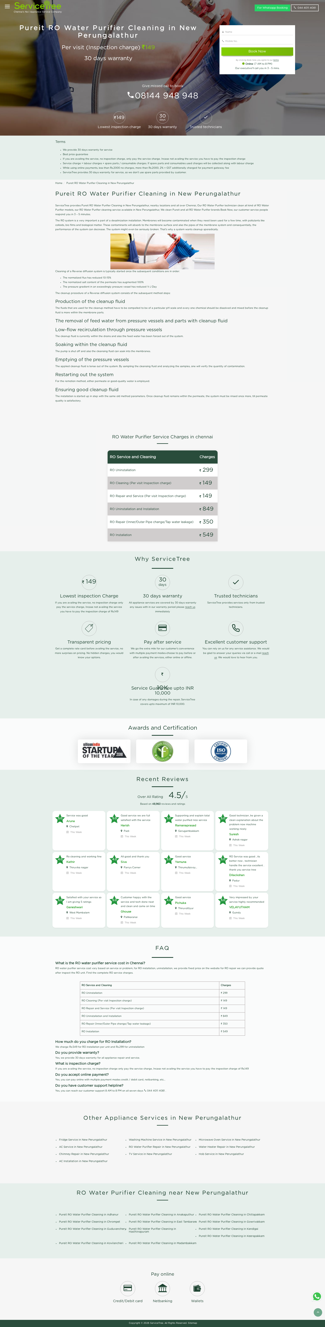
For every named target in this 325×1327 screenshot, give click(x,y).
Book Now (257, 51)
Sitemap (192, 1323)
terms (276, 60)
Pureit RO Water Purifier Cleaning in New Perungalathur (100, 183)
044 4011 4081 (307, 8)
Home (58, 183)
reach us (190, 607)
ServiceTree (156, 1323)
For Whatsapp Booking (272, 8)
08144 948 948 (166, 96)
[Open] (7, 7)
